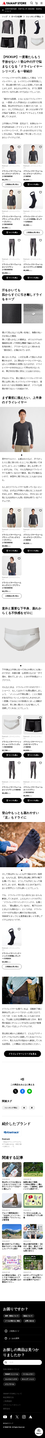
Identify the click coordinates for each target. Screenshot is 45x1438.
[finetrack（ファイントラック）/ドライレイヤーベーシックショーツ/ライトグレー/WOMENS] (12, 725)
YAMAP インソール (11, 1374)
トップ (4, 16)
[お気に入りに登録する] (19, 146)
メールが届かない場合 (12, 1321)
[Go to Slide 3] (24, 665)
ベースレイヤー (28, 1374)
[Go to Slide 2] (23, 455)
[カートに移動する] (36, 3)
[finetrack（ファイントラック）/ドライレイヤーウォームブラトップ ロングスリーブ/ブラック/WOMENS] (12, 199)
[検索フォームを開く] (30, 3)
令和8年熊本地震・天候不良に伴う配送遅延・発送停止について (23, 10)
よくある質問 (14, 1338)
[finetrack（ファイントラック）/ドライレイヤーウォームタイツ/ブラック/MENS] (33, 247)
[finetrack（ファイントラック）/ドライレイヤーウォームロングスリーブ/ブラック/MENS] (33, 154)
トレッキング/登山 (33, 16)
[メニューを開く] (41, 3)
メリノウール (9, 1384)
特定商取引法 (8, 1397)
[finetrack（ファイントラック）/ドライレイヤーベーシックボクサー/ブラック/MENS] (33, 725)
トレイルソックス (11, 1379)
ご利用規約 (7, 1401)
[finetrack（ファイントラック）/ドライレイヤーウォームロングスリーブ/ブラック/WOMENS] (12, 154)
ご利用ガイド (14, 1331)
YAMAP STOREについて (12, 1393)
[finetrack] (12, 1132)
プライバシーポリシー (12, 1405)
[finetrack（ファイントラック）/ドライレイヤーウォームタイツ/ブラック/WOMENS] (12, 247)
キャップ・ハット (28, 1379)
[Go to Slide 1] (21, 455)
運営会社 (6, 1408)
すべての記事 (16, 16)
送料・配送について (11, 1316)
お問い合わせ (29, 1321)
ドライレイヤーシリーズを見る (22, 1053)
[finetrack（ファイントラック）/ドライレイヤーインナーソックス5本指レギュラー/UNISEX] (33, 199)
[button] (22, 34)
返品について (28, 1316)
